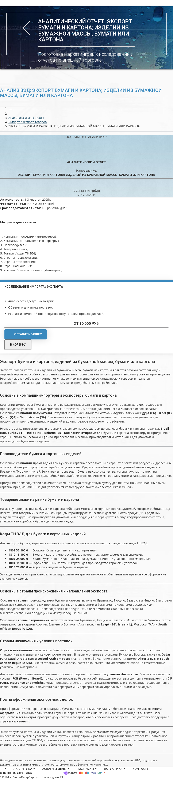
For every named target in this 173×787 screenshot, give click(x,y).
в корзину (18, 344)
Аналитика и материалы (26, 118)
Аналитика (23, 769)
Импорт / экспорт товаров (27, 122)
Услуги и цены (54, 769)
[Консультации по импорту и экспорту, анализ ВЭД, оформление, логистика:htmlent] (10, 113)
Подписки (85, 769)
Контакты (140, 769)
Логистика (113, 769)
